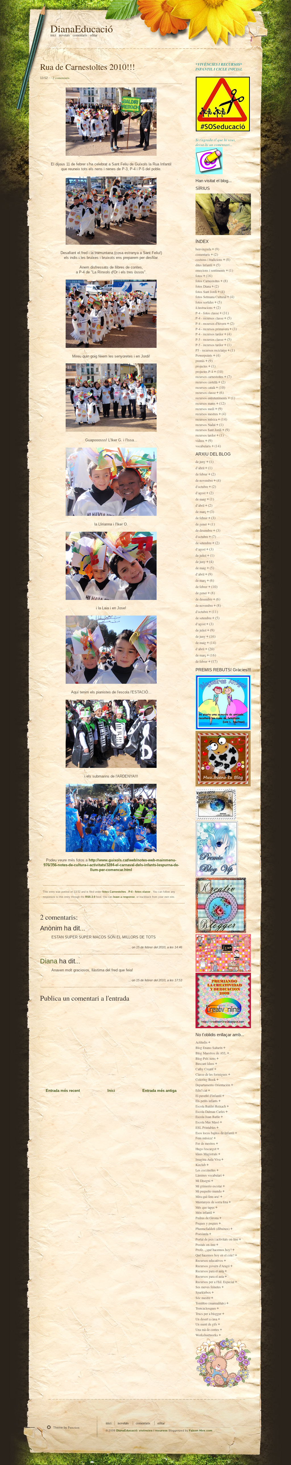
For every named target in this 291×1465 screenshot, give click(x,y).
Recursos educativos (209, 1260)
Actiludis (201, 1042)
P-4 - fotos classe (139, 891)
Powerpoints (204, 355)
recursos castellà (206, 382)
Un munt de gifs (206, 1324)
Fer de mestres (205, 1143)
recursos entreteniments (211, 398)
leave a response (124, 896)
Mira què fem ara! (207, 1196)
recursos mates (205, 403)
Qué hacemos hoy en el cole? (215, 1255)
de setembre (203, 543)
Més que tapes (205, 1207)
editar (161, 1423)
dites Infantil (204, 265)
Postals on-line (205, 1244)
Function (74, 1427)
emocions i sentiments (210, 270)
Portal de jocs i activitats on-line (217, 1239)
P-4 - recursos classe (209, 318)
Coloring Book (206, 1079)
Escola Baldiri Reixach (211, 1106)
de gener (201, 524)
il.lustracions (204, 308)
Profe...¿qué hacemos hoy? (214, 1250)
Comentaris (80, 35)
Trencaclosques (206, 1308)
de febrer (201, 474)
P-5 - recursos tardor (209, 345)
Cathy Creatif (204, 1069)
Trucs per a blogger (208, 1314)
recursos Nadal (205, 425)
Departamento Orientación (213, 1085)
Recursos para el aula (210, 1271)
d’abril (200, 468)
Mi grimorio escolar (209, 1186)
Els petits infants (207, 1101)
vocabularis (203, 446)
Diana (48, 961)
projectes (201, 366)
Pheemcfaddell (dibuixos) (213, 1229)
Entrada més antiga (159, 1090)
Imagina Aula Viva (208, 1159)
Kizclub (201, 1165)
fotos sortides (205, 302)
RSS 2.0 (90, 896)
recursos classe (206, 392)
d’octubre (202, 487)
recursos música (206, 419)
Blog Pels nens (206, 1058)
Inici (53, 35)
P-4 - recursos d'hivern (211, 323)
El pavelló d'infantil (208, 1096)
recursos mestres (207, 414)
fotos (199, 276)
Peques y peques (207, 1223)
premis (200, 361)
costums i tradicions (209, 259)
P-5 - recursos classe (209, 339)
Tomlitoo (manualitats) (211, 1303)
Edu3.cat (201, 1090)
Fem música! (204, 1138)
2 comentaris (61, 78)
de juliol (201, 555)
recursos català (205, 387)
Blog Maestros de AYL (211, 1053)
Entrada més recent (63, 1090)
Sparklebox (203, 1292)
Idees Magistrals (206, 1154)
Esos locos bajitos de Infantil (215, 1133)
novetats (123, 1423)
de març (201, 512)
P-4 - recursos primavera (212, 329)
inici (108, 1423)
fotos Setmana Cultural (211, 297)
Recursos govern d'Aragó (213, 1266)
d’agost (200, 493)
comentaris (203, 254)
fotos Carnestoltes (114, 891)
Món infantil (204, 1212)
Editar (93, 35)
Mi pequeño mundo (209, 1191)
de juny (200, 462)
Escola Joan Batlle (208, 1117)
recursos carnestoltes (209, 377)
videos (200, 441)
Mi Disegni (203, 1181)
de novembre (204, 480)
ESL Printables (206, 1127)
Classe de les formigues (211, 1074)
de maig (201, 499)
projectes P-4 (204, 371)
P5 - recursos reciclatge (211, 350)
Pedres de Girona (207, 1218)
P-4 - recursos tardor (209, 334)
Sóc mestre (203, 1298)
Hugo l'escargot (206, 1149)
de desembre (204, 530)
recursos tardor (206, 435)
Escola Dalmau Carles (210, 1111)
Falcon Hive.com (200, 1430)
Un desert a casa (206, 1319)
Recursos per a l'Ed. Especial (215, 1282)
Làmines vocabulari (209, 1175)
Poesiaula (202, 1234)
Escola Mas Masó (207, 1122)
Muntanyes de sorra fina (212, 1202)
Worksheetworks (207, 1335)
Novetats (64, 35)
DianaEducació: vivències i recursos (142, 1430)
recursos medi (205, 409)
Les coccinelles (206, 1170)
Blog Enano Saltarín (209, 1048)
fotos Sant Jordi (206, 292)
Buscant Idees (205, 1063)
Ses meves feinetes (208, 1287)
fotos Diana (203, 286)
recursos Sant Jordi (208, 430)
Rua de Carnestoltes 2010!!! (87, 66)
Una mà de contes (207, 1329)
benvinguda (203, 249)
